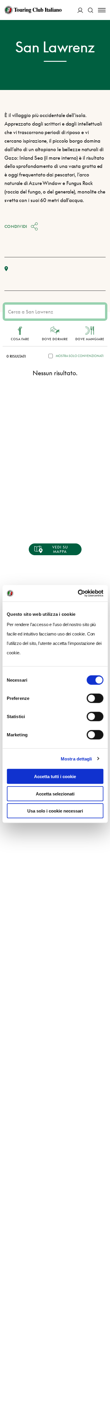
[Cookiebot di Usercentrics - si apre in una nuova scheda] (78, 593)
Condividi (15, 226)
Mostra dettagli (76, 758)
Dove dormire (55, 339)
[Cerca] (90, 10)
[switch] (95, 698)
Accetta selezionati (55, 793)
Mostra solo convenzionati (80, 356)
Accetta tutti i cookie (55, 776)
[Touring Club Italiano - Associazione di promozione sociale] (33, 10)
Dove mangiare (89, 339)
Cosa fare (20, 339)
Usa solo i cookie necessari (55, 810)
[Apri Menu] (102, 10)
